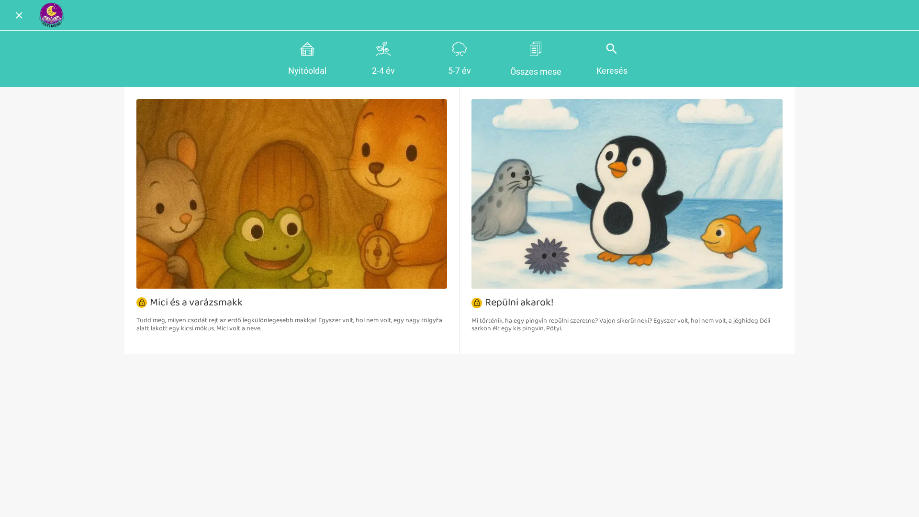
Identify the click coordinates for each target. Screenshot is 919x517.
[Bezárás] (19, 15)
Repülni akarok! (519, 302)
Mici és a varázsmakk (196, 302)
